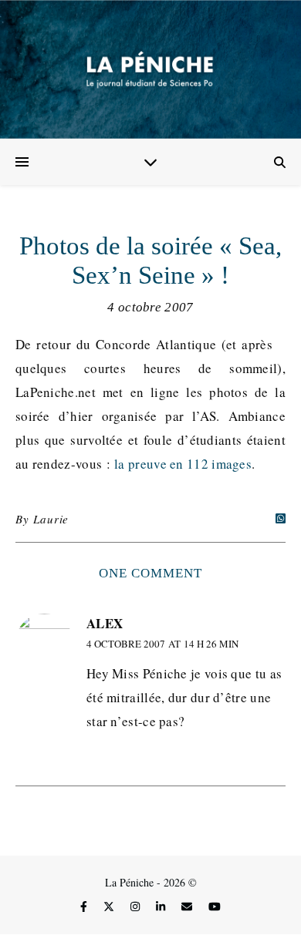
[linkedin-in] (162, 906)
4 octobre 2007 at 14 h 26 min (162, 644)
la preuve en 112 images (183, 464)
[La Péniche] (150, 69)
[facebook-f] (85, 906)
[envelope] (188, 906)
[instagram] (136, 906)
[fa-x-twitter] (110, 906)
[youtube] (214, 906)
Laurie (51, 519)
